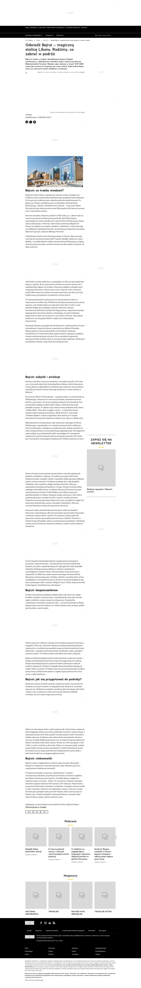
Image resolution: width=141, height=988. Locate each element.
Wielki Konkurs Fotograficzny (55, 27)
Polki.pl (74, 951)
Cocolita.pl (75, 954)
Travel (44, 812)
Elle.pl (26, 948)
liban (36, 812)
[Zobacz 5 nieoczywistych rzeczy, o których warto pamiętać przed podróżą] (59, 836)
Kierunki (45, 40)
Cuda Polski (41, 27)
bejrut (29, 812)
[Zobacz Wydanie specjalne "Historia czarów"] (101, 468)
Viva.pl (27, 954)
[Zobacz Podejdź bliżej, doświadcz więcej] (36, 836)
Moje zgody (102, 930)
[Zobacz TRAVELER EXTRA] (105, 895)
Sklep (27, 27)
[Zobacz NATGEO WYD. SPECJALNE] (82, 895)
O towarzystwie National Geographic (73, 930)
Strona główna (29, 40)
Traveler (38, 40)
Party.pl (50, 951)
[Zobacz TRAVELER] (59, 895)
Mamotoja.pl (29, 951)
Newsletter (33, 27)
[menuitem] (34, 35)
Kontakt (29, 930)
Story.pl (97, 954)
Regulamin (38, 930)
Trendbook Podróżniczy (73, 27)
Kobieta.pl (75, 948)
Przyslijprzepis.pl (100, 951)
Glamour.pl (51, 948)
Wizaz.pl (50, 954)
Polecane (84, 27)
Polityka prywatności (52, 930)
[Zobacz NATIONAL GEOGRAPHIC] (36, 895)
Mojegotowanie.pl (100, 948)
